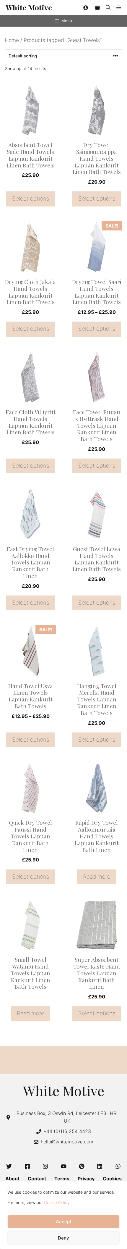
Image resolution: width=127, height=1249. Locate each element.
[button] (108, 7)
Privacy (86, 1179)
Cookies (112, 1179)
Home (12, 40)
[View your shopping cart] (97, 7)
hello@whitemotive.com (67, 1142)
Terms (61, 1179)
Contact (37, 1179)
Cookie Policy (57, 1202)
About (12, 1179)
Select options (30, 198)
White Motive (29, 7)
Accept (63, 1221)
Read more (96, 876)
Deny (63, 1238)
